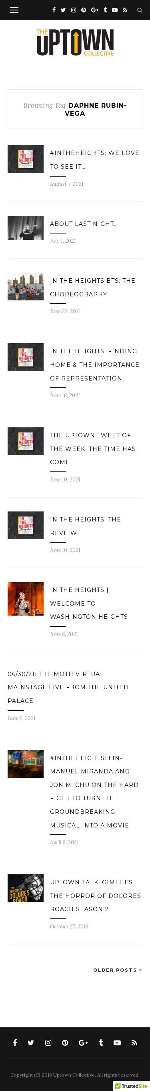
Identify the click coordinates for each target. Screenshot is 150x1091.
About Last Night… (84, 223)
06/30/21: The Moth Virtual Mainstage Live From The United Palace (68, 687)
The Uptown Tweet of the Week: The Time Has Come (93, 449)
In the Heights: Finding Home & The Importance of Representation (95, 365)
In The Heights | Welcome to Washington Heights (89, 603)
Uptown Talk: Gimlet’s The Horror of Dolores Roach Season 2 (95, 896)
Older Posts (116, 970)
